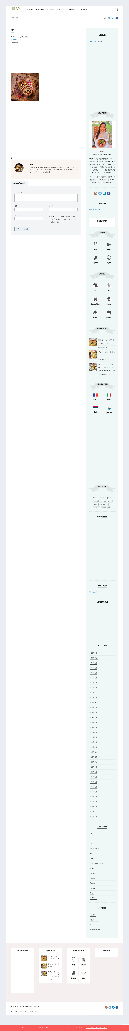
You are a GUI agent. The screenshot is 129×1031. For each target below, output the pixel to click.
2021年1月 (93, 673)
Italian (109, 399)
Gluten (109, 249)
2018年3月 (93, 797)
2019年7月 (93, 717)
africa (95, 291)
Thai (95, 412)
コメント (18, 192)
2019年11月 (94, 697)
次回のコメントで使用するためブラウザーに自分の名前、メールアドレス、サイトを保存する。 (62, 219)
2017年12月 (94, 811)
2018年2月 (93, 802)
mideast (95, 317)
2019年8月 (93, 712)
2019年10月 (94, 702)
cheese (95, 497)
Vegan (109, 263)
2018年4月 (93, 792)
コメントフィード (96, 925)
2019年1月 (93, 747)
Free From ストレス (96, 863)
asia (109, 291)
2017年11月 (94, 816)
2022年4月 (93, 668)
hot (100, 501)
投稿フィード (94, 920)
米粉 (109, 507)
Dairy (95, 249)
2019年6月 (93, 722)
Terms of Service (16, 1006)
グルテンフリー (103, 504)
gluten (109, 497)
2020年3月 (93, 678)
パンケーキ (96, 507)
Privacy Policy (27, 1006)
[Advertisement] (46, 57)
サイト (16, 215)
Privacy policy (93, 592)
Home (12, 18)
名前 (15, 206)
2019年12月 (94, 692)
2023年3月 (93, 653)
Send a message (94, 209)
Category (51, 9)
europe (109, 304)
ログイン (93, 915)
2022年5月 (93, 663)
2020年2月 (93, 683)
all (90, 838)
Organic (95, 263)
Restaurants (84, 9)
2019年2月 (93, 742)
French (95, 399)
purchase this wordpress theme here (96, 1028)
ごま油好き (94, 504)
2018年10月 (94, 762)
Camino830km (95, 304)
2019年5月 (93, 727)
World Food (72, 9)
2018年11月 (94, 757)
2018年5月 (93, 787)
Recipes (31, 9)
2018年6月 (93, 782)
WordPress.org (95, 929)
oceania (108, 317)
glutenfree (95, 501)
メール (51, 206)
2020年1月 (93, 688)
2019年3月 (93, 737)
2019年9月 (93, 707)
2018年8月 (93, 772)
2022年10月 (94, 658)
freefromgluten (102, 497)
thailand (92, 888)
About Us (61, 9)
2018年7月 (93, 777)
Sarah (15, 39)
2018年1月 (93, 806)
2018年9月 (93, 767)
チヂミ (111, 504)
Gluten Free (41, 9)
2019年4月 (93, 732)
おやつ (110, 501)
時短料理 (104, 507)
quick (105, 501)
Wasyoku (109, 413)
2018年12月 (94, 752)
